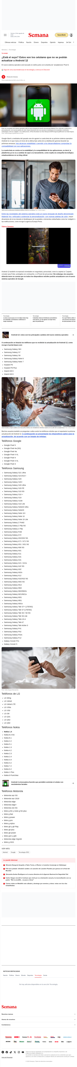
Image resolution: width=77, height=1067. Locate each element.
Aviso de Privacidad (9, 1057)
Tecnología (12, 49)
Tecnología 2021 (24, 852)
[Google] (3, 1052)
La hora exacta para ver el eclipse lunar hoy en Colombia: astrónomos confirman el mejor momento (15, 319)
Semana (4, 49)
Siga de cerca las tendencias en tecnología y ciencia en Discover (27, 70)
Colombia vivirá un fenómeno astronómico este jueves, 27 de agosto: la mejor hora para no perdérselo (45, 319)
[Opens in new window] (7, 1052)
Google (13, 852)
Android (5, 852)
